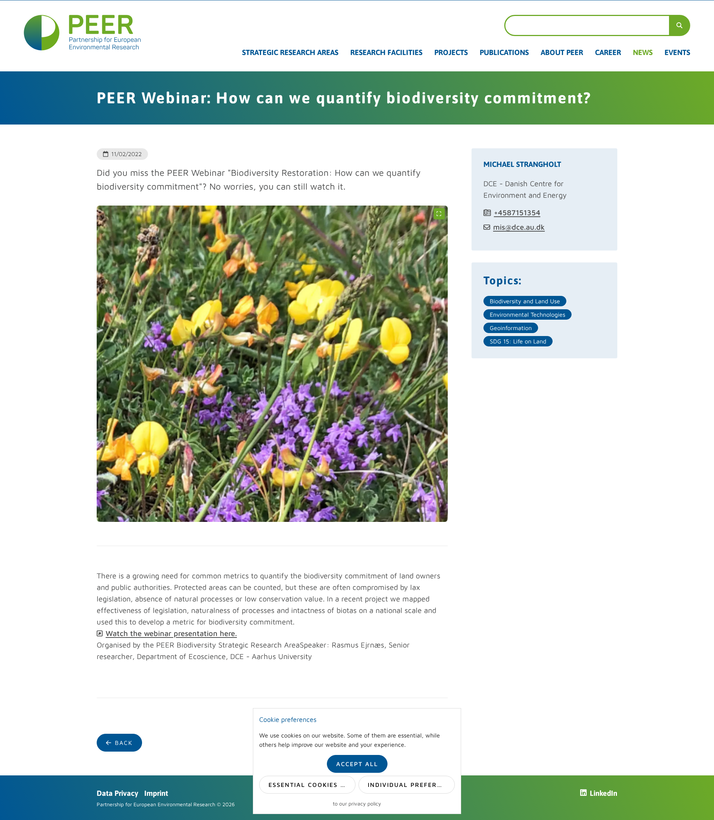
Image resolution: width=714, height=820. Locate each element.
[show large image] (439, 214)
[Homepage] (82, 33)
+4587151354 (517, 212)
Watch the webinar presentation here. (171, 633)
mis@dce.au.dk (519, 227)
